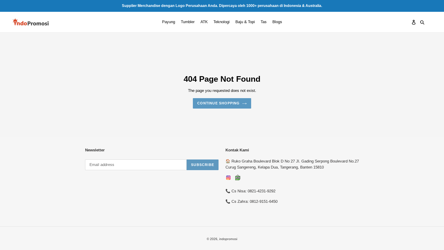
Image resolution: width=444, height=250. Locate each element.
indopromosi (228, 239)
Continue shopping (218, 103)
